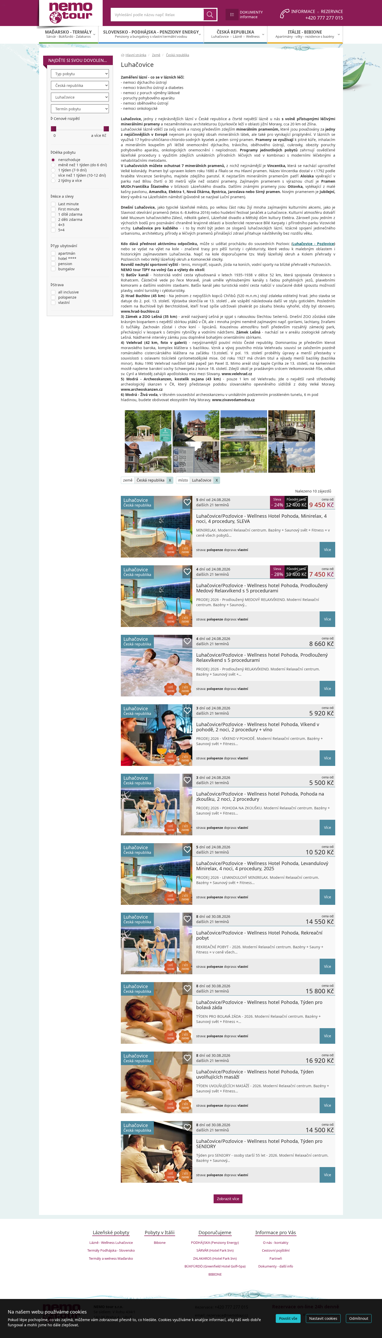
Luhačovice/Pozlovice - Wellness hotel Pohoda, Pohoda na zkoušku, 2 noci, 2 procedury (260, 796)
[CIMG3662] (148, 425)
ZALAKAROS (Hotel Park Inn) (215, 1258)
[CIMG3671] (243, 425)
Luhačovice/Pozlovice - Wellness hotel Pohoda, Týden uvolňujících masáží (255, 1074)
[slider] (53, 128)
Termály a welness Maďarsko (111, 1258)
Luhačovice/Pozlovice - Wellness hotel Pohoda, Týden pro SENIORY (259, 1143)
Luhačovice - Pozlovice (313, 243)
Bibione (160, 1242)
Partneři (275, 1258)
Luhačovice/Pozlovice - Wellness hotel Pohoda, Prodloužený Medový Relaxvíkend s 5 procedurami (262, 588)
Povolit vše (288, 1318)
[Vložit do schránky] (187, 502)
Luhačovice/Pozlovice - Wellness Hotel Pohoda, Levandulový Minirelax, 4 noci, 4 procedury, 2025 (262, 866)
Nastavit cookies (323, 1318)
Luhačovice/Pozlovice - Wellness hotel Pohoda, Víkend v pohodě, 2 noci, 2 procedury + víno (257, 727)
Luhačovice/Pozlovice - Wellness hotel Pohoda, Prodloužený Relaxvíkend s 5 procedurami (262, 657)
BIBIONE (215, 1274)
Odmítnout (358, 1318)
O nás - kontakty (275, 1242)
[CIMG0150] (196, 457)
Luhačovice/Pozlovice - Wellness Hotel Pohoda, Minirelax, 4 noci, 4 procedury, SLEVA (261, 518)
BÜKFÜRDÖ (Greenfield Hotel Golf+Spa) (215, 1266)
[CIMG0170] (243, 457)
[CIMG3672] (291, 425)
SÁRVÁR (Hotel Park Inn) (215, 1250)
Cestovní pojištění (275, 1250)
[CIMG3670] (196, 425)
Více (327, 549)
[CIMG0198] (291, 457)
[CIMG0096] (148, 457)
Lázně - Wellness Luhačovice (111, 1242)
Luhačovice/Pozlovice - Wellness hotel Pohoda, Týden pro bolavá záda (259, 1004)
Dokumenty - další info (275, 1266)
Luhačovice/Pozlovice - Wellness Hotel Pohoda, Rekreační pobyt (259, 935)
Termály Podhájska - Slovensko (111, 1250)
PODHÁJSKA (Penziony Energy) (215, 1242)
